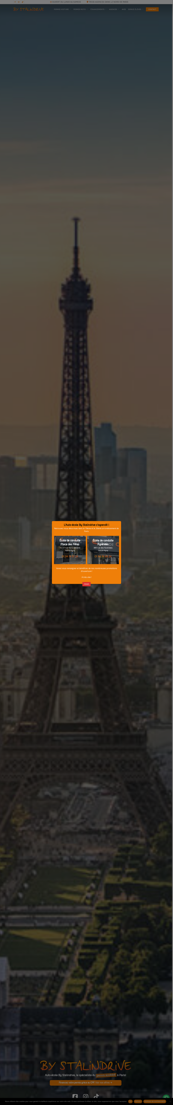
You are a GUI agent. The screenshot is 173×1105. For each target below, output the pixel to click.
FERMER (86, 584)
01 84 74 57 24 (70, 556)
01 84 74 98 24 (103, 556)
